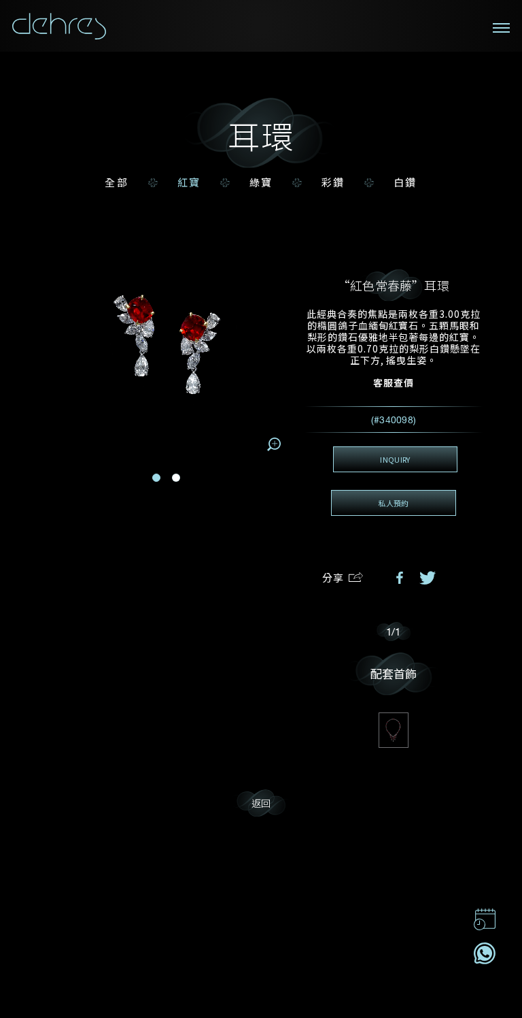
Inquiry (395, 459)
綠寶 (261, 182)
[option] (261, 489)
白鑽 (405, 182)
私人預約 (393, 502)
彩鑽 (333, 182)
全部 (116, 182)
